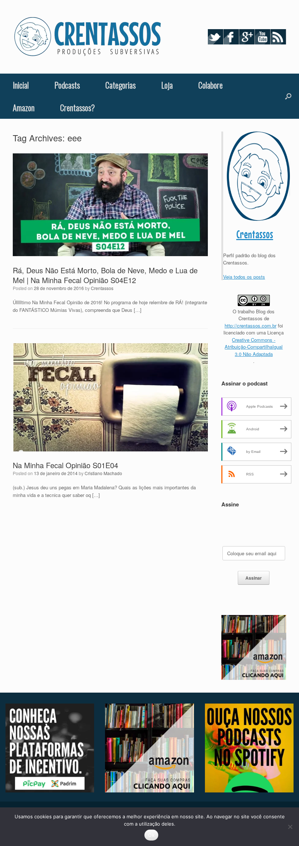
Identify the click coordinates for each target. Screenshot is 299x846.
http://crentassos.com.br (250, 325)
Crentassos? (77, 107)
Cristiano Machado (103, 473)
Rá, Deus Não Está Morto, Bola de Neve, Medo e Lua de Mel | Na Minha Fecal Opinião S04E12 (105, 275)
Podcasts (67, 85)
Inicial (21, 85)
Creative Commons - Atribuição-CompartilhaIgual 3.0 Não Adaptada (254, 346)
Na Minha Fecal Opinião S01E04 (65, 465)
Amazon (24, 107)
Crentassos (102, 288)
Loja (167, 85)
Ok (151, 835)
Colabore (210, 85)
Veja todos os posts (244, 276)
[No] (290, 826)
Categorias (120, 85)
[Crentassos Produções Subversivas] (87, 36)
